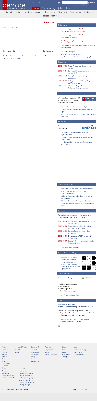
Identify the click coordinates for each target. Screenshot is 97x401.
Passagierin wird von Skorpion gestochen (78, 77)
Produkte (5, 371)
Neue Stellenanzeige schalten (71, 54)
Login (83, 3)
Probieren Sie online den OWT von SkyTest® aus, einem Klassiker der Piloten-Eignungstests (70, 265)
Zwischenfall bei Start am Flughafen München (77, 189)
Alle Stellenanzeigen (68, 51)
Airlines (28, 12)
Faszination (88, 12)
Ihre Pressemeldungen (26, 373)
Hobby (33, 357)
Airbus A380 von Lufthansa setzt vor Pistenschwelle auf (73, 192)
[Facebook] (84, 8)
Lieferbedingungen (8, 375)
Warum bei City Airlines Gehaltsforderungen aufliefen (78, 87)
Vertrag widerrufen (8, 378)
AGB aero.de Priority (26, 380)
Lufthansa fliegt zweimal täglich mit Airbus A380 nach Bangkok (77, 197)
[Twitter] (87, 8)
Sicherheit (62, 12)
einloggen (18, 58)
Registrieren (90, 3)
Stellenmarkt (78, 352)
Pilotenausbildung (80, 350)
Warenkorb (5, 373)
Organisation (75, 12)
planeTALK (18, 350)
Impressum (23, 371)
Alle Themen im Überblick (70, 295)
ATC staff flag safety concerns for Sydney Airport (78, 107)
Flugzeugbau (49, 12)
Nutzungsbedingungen (26, 378)
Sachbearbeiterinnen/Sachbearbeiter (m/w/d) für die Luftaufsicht (78, 46)
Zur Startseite (48, 51)
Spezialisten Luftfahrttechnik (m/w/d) (73, 31)
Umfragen (65, 357)
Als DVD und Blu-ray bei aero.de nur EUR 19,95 (77, 319)
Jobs (60, 8)
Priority (19, 12)
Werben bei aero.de (25, 375)
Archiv (53, 16)
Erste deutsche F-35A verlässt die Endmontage (80, 237)
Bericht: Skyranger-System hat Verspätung (79, 232)
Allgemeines (35, 352)
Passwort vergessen (51, 354)
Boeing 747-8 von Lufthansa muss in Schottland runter (77, 204)
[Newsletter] (94, 8)
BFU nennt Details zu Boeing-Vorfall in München (77, 201)
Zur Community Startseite (70, 248)
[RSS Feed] (91, 8)
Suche (33, 359)
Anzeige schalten (79, 354)
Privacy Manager (24, 385)
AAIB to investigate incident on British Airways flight (77, 110)
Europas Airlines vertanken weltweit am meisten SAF (82, 72)
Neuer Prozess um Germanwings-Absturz (80, 67)
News (36, 8)
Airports (38, 12)
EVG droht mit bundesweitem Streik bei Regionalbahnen (74, 133)
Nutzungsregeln (36, 361)
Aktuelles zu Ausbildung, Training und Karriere (69, 258)
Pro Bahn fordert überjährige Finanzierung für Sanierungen (77, 138)
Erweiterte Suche (81, 5)
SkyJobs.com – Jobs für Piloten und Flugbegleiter (77, 57)
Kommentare (35, 354)
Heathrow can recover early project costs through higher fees (78, 115)
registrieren (7, 58)
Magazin (64, 352)
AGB (75, 357)
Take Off (17, 352)
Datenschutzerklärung (26, 382)
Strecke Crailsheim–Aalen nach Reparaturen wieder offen (76, 143)
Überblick (9, 12)
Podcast (45, 16)
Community (48, 8)
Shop (68, 8)
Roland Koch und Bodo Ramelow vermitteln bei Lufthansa (79, 227)
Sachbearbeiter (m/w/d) (69, 37)
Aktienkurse (66, 354)
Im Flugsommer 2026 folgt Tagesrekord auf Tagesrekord (82, 82)
